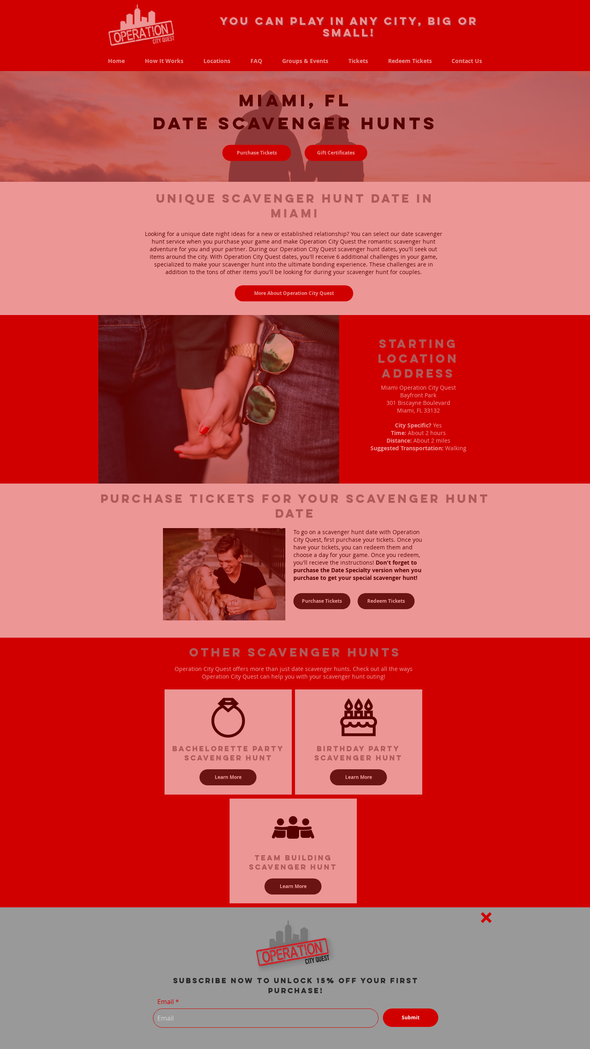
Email (165, 1001)
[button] (486, 917)
